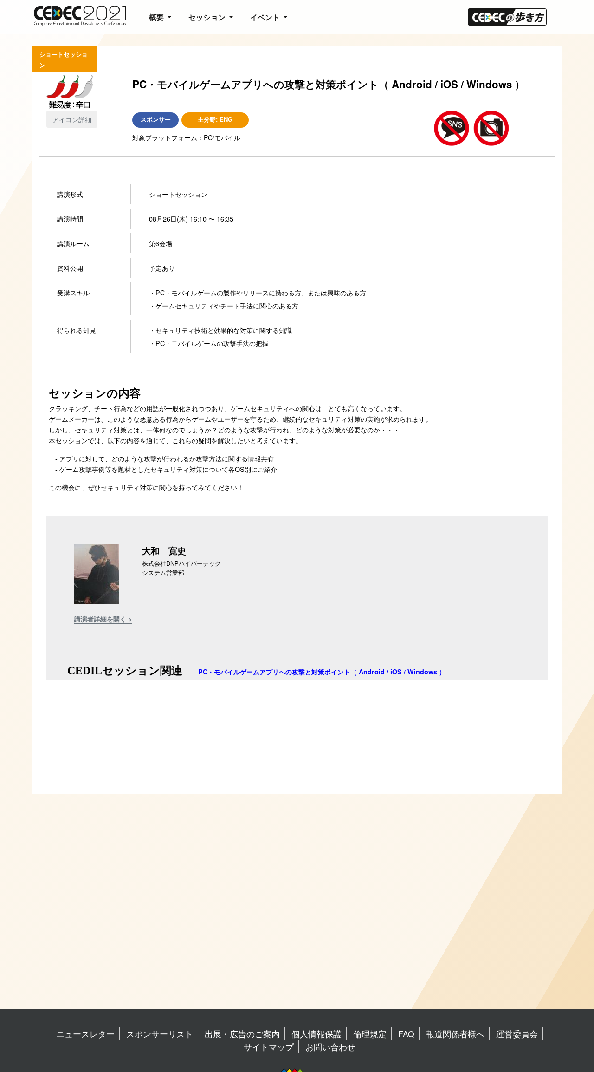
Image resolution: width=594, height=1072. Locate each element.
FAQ (406, 1033)
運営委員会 (517, 1033)
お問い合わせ (330, 1046)
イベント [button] (266, 17)
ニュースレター (85, 1033)
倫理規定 (370, 1033)
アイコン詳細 (71, 119)
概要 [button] (157, 17)
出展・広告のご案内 (242, 1033)
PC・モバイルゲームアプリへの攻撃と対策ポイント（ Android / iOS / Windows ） (322, 671)
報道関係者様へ (455, 1033)
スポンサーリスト (159, 1033)
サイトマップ (269, 1046)
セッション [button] (207, 17)
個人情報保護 (316, 1033)
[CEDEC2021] (79, 15)
